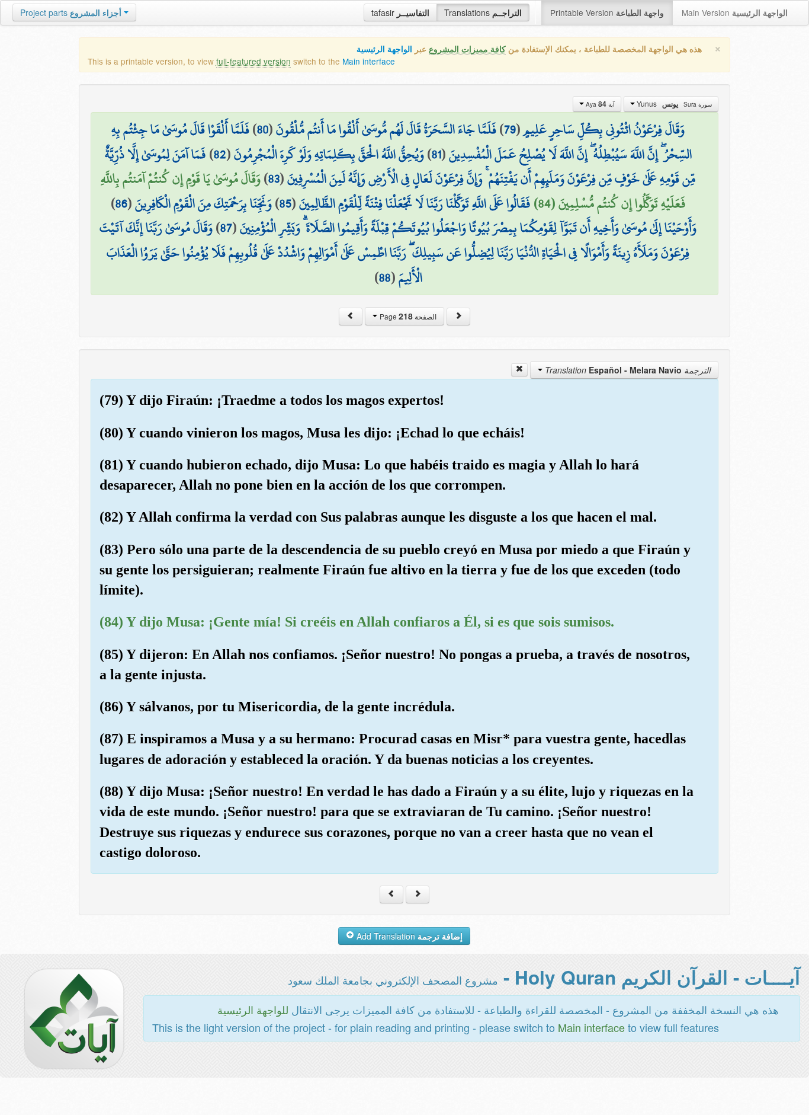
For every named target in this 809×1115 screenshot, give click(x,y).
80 (262, 129)
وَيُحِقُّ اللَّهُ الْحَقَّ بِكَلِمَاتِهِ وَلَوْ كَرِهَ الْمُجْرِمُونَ (329, 154)
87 (226, 228)
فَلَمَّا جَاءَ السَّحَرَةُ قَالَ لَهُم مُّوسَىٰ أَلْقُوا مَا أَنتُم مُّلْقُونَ (386, 129)
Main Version (735, 12)
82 (220, 154)
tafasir (400, 12)
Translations (483, 12)
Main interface (368, 61)
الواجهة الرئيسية (384, 49)
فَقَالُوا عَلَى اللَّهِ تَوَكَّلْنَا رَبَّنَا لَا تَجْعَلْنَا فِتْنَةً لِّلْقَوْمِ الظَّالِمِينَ (415, 203)
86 (121, 203)
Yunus (673, 103)
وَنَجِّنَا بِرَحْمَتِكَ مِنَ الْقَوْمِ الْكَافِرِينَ (203, 203)
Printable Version (607, 12)
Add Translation (408, 936)
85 (285, 203)
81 (436, 154)
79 (510, 129)
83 (274, 178)
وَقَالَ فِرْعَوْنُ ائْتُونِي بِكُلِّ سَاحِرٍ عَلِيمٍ (604, 129)
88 (385, 277)
